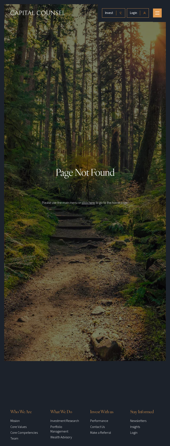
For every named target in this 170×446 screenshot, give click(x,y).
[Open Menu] (157, 13)
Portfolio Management (59, 429)
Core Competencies (24, 432)
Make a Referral (100, 432)
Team (14, 438)
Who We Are (21, 411)
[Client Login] (138, 13)
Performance (99, 421)
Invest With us (101, 411)
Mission (15, 421)
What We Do (61, 411)
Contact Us (97, 427)
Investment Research (64, 421)
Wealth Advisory (61, 437)
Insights (135, 427)
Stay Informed (142, 411)
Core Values (18, 427)
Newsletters (138, 421)
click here (88, 202)
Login (133, 432)
